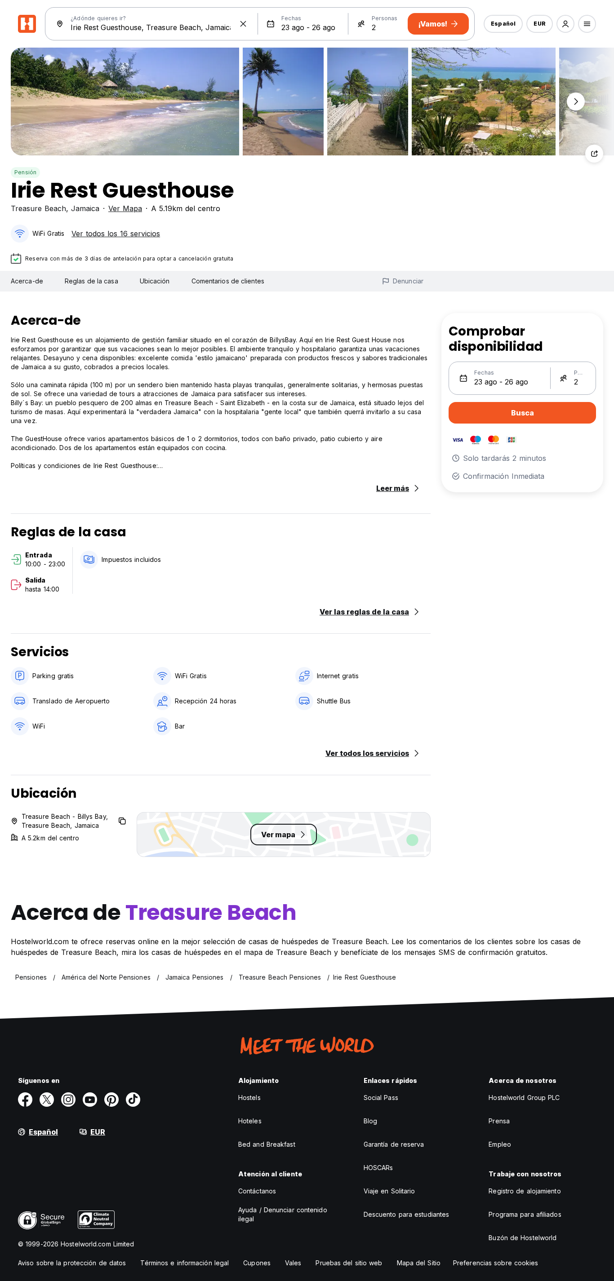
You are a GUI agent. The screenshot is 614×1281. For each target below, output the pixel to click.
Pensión (25, 172)
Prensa (499, 1121)
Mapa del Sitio (418, 1263)
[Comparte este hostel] (594, 154)
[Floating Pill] (576, 101)
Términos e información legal (184, 1263)
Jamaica (85, 208)
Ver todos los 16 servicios (115, 233)
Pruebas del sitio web (349, 1263)
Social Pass (381, 1097)
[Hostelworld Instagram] (68, 1099)
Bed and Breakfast (266, 1144)
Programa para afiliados (525, 1214)
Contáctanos (257, 1191)
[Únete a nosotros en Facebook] (25, 1099)
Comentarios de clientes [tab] (227, 281)
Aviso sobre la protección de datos (72, 1263)
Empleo (500, 1144)
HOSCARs (378, 1167)
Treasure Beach (38, 208)
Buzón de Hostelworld (522, 1237)
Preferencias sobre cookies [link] (495, 1263)
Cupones (257, 1263)
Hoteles (250, 1121)
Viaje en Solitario (389, 1191)
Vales (293, 1263)
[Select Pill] (565, 24)
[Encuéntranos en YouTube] (90, 1099)
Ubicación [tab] (155, 281)
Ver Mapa (125, 208)
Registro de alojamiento (525, 1191)
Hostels (249, 1097)
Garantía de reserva (394, 1144)
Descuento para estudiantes (406, 1214)
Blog (370, 1121)
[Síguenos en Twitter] (47, 1099)
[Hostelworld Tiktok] (133, 1099)
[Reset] (243, 24)
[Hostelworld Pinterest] (111, 1099)
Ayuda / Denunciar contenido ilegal (282, 1214)
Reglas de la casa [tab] (91, 281)
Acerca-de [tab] (27, 281)
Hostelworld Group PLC (524, 1097)
